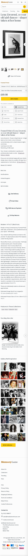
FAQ (2, 485)
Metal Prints (4, 501)
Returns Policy (5, 491)
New (18, 11)
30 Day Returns (21, 162)
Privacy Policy (5, 488)
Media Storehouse (19, 542)
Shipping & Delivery (6, 494)
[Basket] (21, 2)
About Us (3, 469)
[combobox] (12, 6)
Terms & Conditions (6, 498)
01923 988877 (7, 513)
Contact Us (4, 510)
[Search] (24, 6)
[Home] (7, 2)
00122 (16, 309)
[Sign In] (25, 2)
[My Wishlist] (18, 2)
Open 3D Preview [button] (15, 76)
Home (3, 309)
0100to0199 (11, 309)
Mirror (6, 309)
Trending (12, 11)
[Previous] (2, 44)
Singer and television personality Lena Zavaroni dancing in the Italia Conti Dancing (13, 347)
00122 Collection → (8, 445)
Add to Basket (14, 99)
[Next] (25, 44)
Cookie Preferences (6, 504)
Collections (5, 11)
